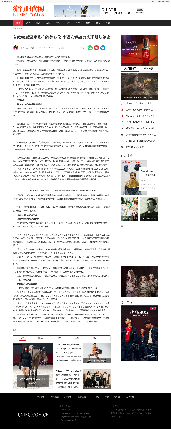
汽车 (78, 23)
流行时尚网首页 (6, 1)
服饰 (28, 23)
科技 (88, 23)
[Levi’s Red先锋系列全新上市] (139, 333)
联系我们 (41, 397)
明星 (48, 23)
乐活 (58, 23)
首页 (18, 23)
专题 (107, 397)
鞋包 (98, 23)
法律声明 (130, 397)
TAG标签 (95, 397)
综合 (108, 23)
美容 (38, 23)
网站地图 (55, 397)
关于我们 (68, 397)
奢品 (68, 23)
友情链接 (82, 397)
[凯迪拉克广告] (101, 11)
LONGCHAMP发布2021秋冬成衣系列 (33, 381)
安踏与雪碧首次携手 (129, 218)
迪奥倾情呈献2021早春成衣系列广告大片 (139, 98)
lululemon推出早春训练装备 (97, 361)
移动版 (117, 397)
